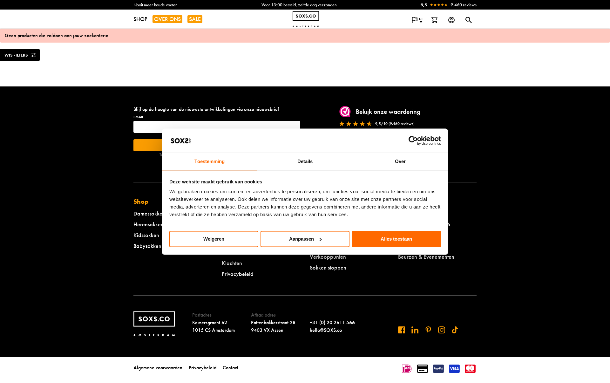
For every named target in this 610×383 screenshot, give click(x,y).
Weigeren (213, 239)
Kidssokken (146, 235)
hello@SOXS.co (326, 330)
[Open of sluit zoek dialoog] (469, 20)
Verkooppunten (328, 256)
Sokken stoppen (328, 267)
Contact (230, 367)
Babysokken (147, 246)
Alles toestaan (396, 239)
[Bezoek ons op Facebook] (401, 329)
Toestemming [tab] (209, 161)
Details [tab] (305, 161)
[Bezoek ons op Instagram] (441, 329)
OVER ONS (167, 19)
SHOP (140, 19)
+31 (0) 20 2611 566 (332, 322)
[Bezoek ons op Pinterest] (428, 329)
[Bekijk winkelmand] (434, 20)
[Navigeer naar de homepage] (305, 19)
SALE (195, 19)
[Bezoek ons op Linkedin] (414, 329)
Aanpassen (301, 239)
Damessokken (149, 213)
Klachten (232, 263)
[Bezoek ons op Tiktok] (454, 329)
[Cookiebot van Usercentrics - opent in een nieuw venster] (413, 140)
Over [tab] (400, 161)
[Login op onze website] (451, 20)
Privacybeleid (238, 273)
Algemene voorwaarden (157, 367)
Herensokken (148, 224)
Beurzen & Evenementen (426, 256)
